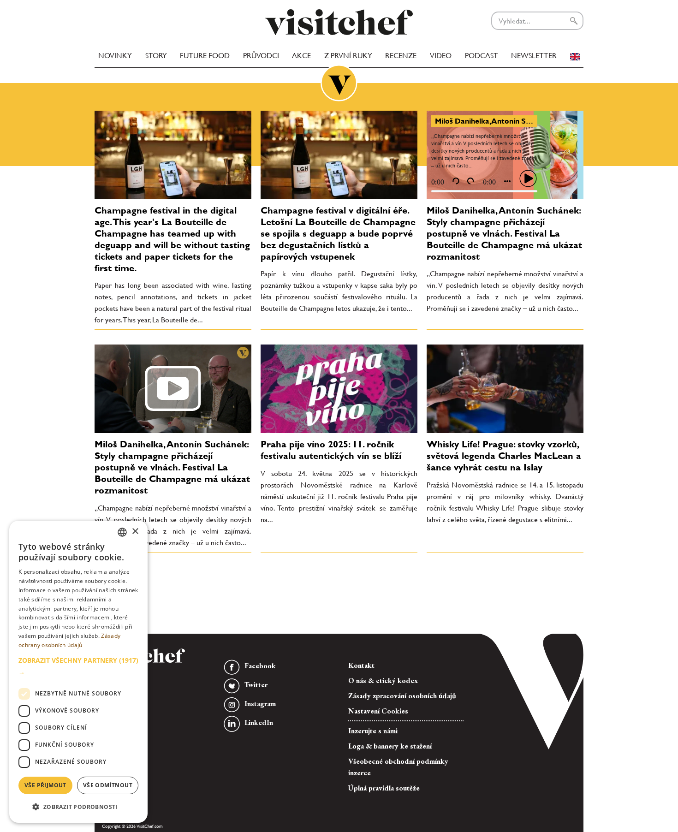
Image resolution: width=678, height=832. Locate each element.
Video (441, 55)
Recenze (400, 55)
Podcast (481, 55)
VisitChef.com (339, 22)
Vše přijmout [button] (45, 785)
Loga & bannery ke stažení (390, 746)
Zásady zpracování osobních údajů (402, 696)
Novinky (115, 55)
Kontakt (361, 665)
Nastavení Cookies (378, 711)
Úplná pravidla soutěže (384, 788)
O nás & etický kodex (383, 680)
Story (156, 55)
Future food (205, 55)
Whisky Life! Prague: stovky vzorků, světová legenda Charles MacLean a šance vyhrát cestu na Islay (504, 456)
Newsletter (534, 55)
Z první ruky (348, 55)
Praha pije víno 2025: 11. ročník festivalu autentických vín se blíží (331, 450)
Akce (301, 55)
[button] (78, 665)
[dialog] (78, 672)
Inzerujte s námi (373, 731)
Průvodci (261, 55)
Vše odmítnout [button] (107, 785)
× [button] (134, 531)
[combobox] (122, 532)
